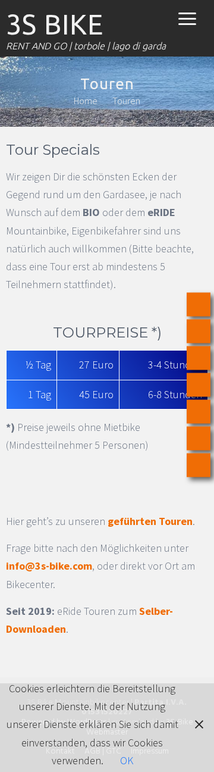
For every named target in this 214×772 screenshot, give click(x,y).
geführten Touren (150, 521)
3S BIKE (54, 24)
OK (126, 760)
